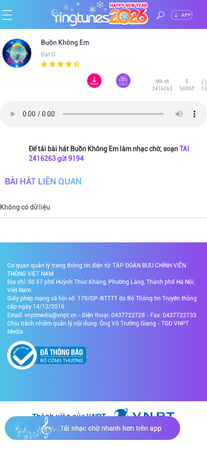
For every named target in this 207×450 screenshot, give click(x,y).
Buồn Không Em (66, 42)
